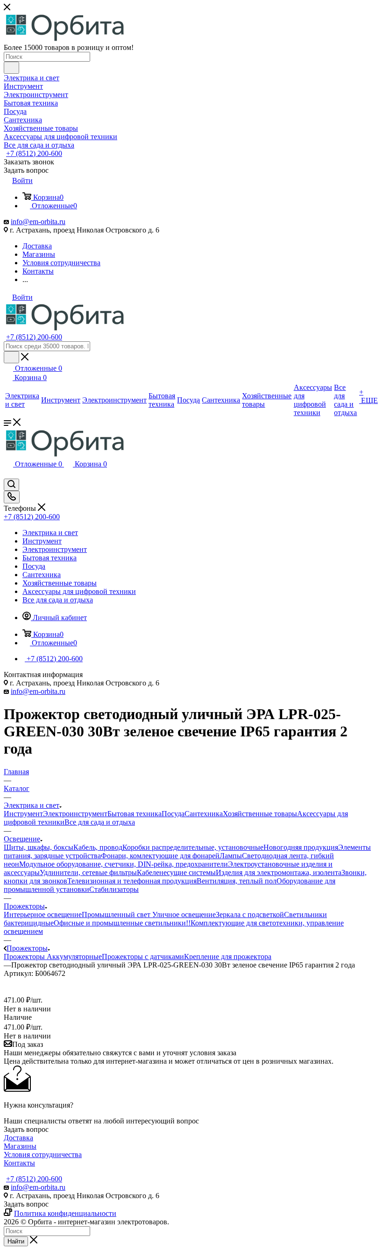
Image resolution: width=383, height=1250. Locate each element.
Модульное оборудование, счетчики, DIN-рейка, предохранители (123, 864)
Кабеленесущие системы (176, 872)
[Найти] (11, 68)
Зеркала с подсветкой (250, 914)
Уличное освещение (184, 914)
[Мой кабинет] (8, 474)
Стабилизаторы (114, 889)
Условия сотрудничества (43, 1154)
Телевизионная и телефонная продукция (132, 881)
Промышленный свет (117, 914)
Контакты (19, 1163)
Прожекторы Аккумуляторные (53, 956)
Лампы (231, 856)
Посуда (173, 814)
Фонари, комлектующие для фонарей (160, 856)
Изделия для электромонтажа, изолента (278, 872)
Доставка (18, 1138)
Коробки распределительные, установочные (192, 847)
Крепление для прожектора (227, 956)
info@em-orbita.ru (38, 222)
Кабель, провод (97, 847)
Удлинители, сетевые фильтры (88, 872)
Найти (15, 1241)
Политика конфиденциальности (65, 1213)
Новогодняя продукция (300, 847)
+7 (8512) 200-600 (34, 153)
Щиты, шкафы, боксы (38, 847)
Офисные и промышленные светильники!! (122, 923)
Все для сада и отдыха (99, 822)
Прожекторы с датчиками (143, 956)
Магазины (20, 1146)
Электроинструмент (75, 814)
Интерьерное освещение (43, 914)
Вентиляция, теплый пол (237, 881)
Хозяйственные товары (260, 814)
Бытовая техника (134, 814)
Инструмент (23, 814)
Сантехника (203, 814)
